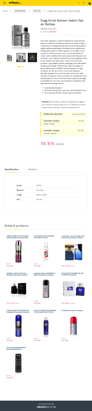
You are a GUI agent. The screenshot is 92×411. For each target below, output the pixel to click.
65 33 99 (46, 406)
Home (5, 11)
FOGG (38, 185)
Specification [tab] (11, 169)
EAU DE (37, 11)
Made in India (41, 195)
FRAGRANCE (20, 11)
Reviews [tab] (33, 169)
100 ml (39, 199)
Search (79, 3)
